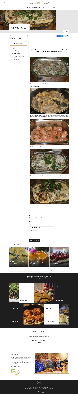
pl (74, 3)
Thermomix (74, 7)
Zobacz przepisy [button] (24, 300)
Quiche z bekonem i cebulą (24, 270)
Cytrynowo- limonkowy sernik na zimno (38, 262)
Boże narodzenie (13, 35)
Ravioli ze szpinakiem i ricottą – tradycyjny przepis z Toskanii (19, 262)
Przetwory (46, 7)
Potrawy (27, 7)
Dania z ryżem (12, 38)
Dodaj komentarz (34, 240)
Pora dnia (59, 7)
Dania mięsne (21, 35)
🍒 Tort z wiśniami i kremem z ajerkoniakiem (59, 262)
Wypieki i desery (36, 7)
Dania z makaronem (29, 35)
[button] (11, 339)
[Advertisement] (49, 44)
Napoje (53, 7)
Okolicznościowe (66, 7)
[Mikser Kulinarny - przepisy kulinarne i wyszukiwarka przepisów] (15, 372)
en (76, 3)
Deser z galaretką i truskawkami (54, 270)
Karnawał (19, 38)
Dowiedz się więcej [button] (15, 366)
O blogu (71, 3)
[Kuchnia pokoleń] (39, 2)
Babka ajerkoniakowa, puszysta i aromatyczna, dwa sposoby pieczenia (39, 340)
